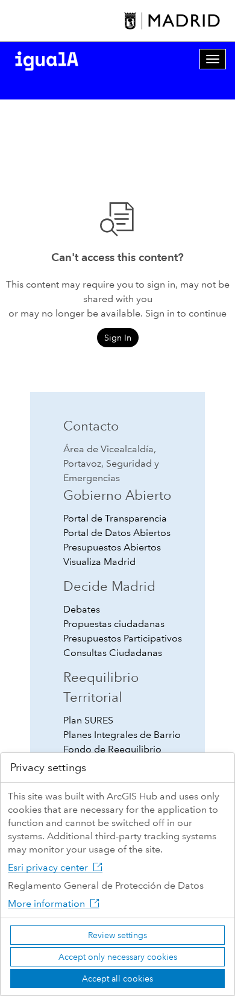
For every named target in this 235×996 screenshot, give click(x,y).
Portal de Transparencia (115, 518)
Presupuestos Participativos (122, 638)
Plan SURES (88, 720)
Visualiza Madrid (99, 561)
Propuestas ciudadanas (113, 623)
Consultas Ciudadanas (112, 652)
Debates (81, 609)
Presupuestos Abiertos (112, 547)
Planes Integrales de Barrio (122, 734)
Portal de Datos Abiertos (117, 532)
